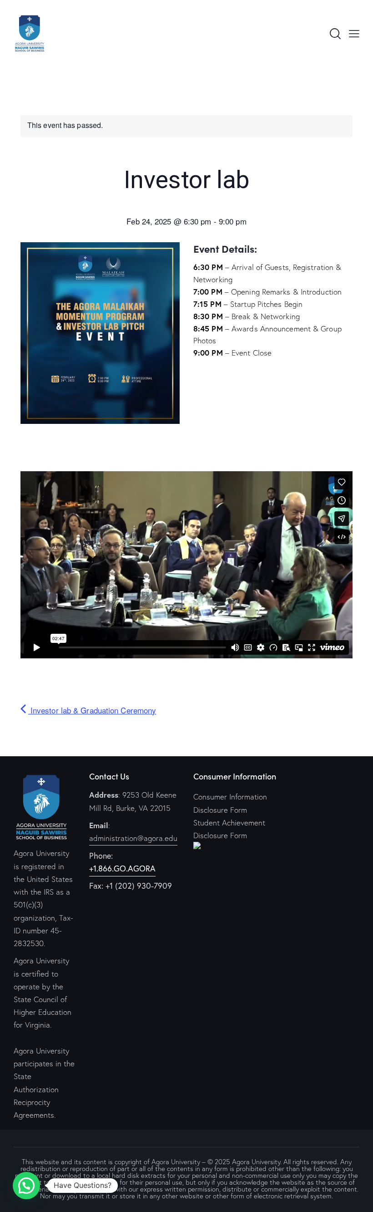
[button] (26, 1185)
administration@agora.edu (133, 838)
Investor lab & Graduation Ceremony (92, 710)
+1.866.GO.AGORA (122, 868)
